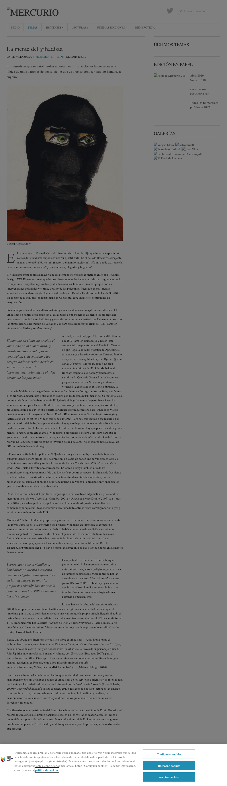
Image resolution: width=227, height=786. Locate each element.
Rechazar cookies (169, 765)
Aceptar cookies (169, 777)
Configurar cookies (169, 754)
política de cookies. (47, 770)
